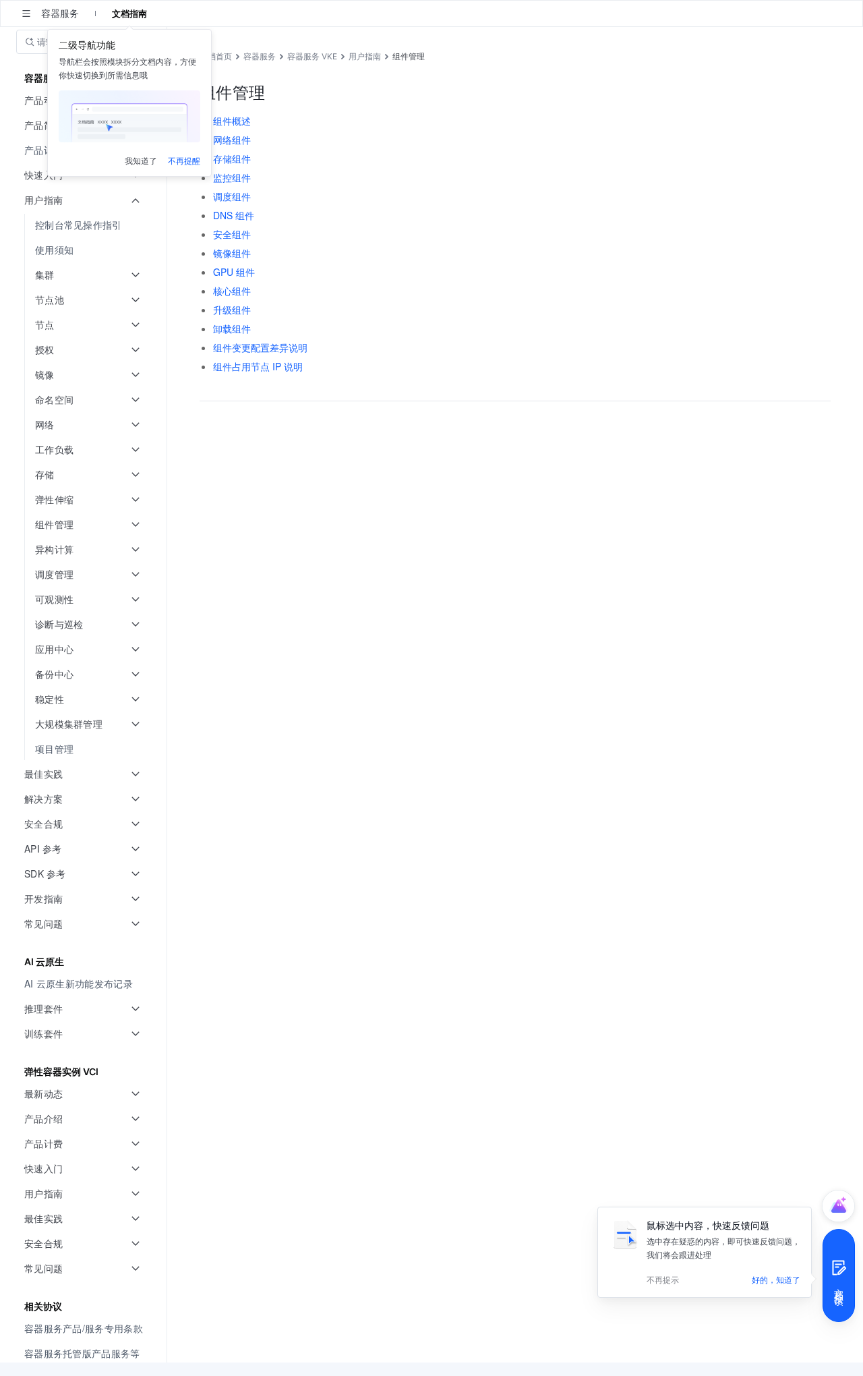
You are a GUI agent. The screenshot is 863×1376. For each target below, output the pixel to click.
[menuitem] (84, 225)
